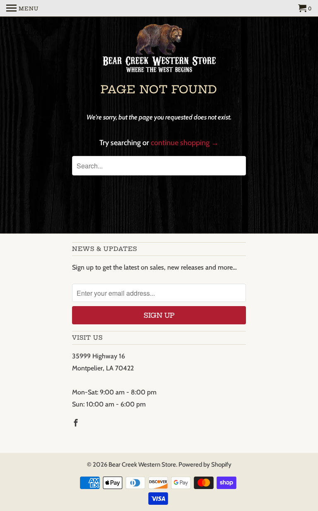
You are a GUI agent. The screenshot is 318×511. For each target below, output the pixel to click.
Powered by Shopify (204, 464)
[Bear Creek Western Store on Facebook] (76, 423)
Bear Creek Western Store (142, 464)
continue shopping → (185, 142)
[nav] (22, 8)
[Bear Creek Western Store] (159, 49)
